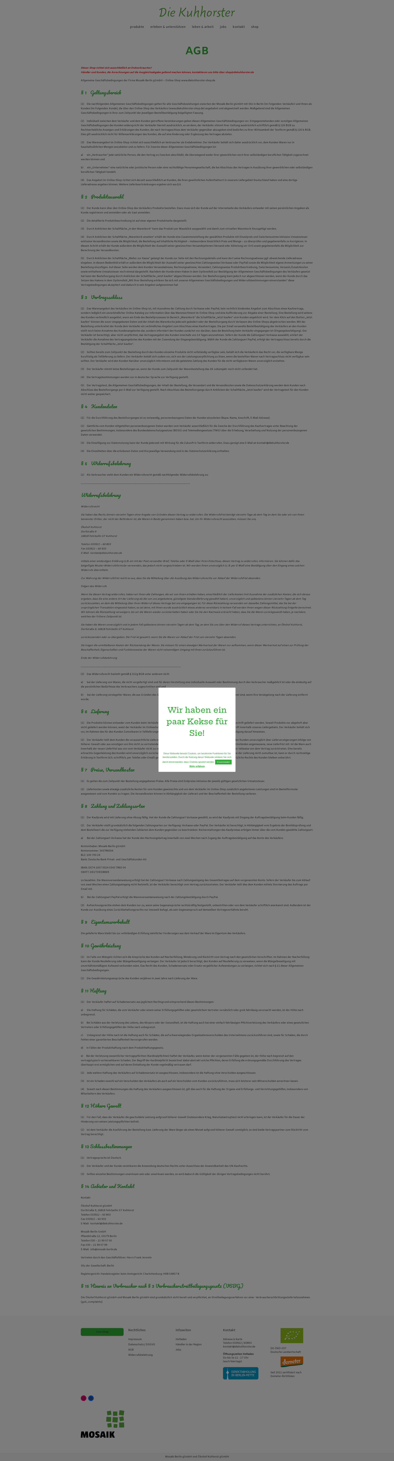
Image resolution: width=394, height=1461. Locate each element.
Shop (255, 27)
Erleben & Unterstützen (168, 27)
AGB (131, 1349)
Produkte (137, 27)
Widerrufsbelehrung (140, 1355)
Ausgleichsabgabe (150, 72)
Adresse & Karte (232, 1339)
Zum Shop (102, 1332)
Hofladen (181, 1339)
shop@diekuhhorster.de (239, 72)
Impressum (135, 1339)
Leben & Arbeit (203, 27)
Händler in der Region (189, 1344)
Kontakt (239, 27)
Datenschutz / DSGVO (141, 1344)
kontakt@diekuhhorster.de (239, 1346)
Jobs (223, 27)
